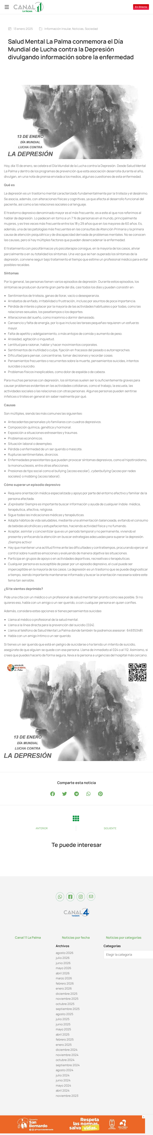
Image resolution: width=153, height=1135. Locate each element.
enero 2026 (64, 989)
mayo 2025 (63, 1029)
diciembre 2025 (66, 994)
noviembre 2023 (67, 1096)
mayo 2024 (63, 1085)
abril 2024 (63, 1091)
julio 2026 (63, 958)
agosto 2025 (64, 1014)
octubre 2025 (65, 1004)
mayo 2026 (63, 968)
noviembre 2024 (67, 1055)
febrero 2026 (65, 983)
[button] (52, 793)
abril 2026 (63, 973)
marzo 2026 (64, 978)
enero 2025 (64, 1045)
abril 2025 (63, 1034)
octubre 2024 (65, 1060)
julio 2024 (63, 1075)
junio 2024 (63, 1080)
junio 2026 (63, 963)
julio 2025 (63, 1019)
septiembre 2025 (68, 1009)
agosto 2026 (64, 953)
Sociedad (91, 29)
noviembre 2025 (67, 999)
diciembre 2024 (66, 1050)
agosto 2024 (64, 1070)
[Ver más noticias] (76, 818)
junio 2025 (63, 1024)
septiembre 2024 (68, 1065)
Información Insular (57, 29)
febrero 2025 (65, 1040)
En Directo (141, 7)
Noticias (77, 29)
